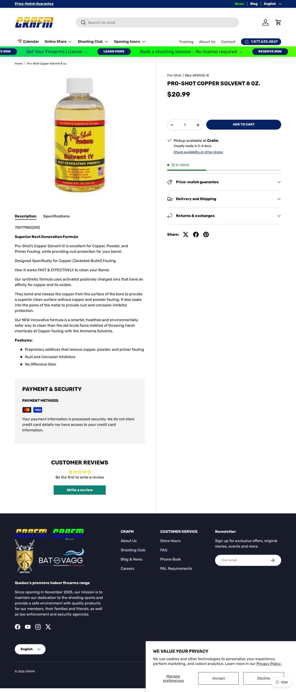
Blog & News (131, 559)
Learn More (108, 51)
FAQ (163, 550)
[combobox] (157, 22)
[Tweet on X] (186, 234)
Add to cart (244, 124)
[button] (278, 22)
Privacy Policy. (268, 664)
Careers (127, 568)
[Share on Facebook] (196, 234)
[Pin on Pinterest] (206, 234)
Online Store (55, 41)
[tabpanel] (80, 296)
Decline (263, 678)
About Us (207, 42)
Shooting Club (90, 41)
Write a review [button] (80, 490)
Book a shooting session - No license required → (185, 51)
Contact (228, 42)
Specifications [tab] (56, 216)
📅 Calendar (28, 41)
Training (186, 42)
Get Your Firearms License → (51, 51)
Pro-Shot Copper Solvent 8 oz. (47, 63)
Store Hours (170, 541)
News (239, 4)
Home (19, 63)
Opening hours (127, 41)
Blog (254, 4)
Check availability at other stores (198, 152)
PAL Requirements (176, 568)
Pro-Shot (174, 75)
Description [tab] (25, 216)
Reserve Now (264, 51)
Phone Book (170, 559)
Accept (218, 678)
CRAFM (30, 671)
